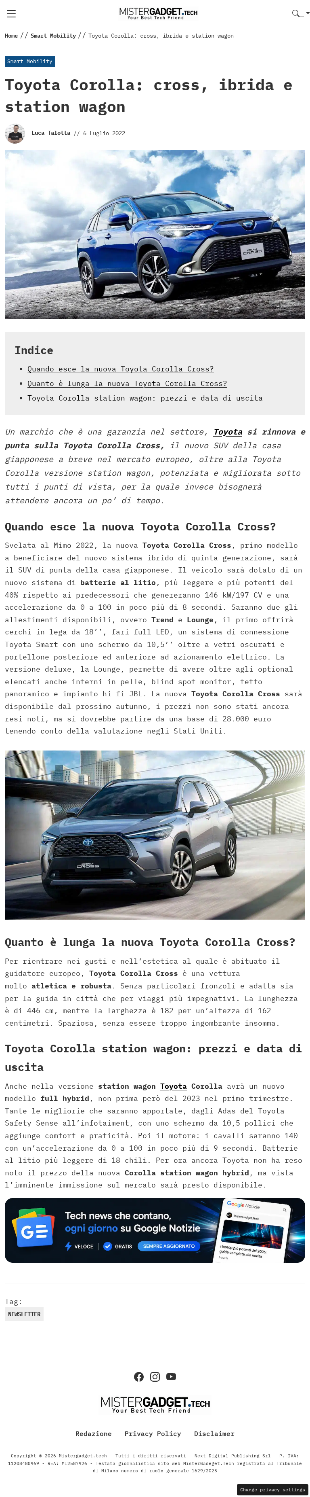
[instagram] (155, 1376)
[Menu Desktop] (11, 13)
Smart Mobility (29, 61)
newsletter (24, 1314)
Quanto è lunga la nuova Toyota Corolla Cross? (127, 383)
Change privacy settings (272, 1489)
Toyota (227, 431)
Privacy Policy (153, 1433)
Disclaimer (214, 1433)
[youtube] (171, 1376)
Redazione (93, 1433)
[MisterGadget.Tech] (158, 13)
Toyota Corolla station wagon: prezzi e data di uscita (145, 398)
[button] (301, 14)
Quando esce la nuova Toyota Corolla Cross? (120, 368)
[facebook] (139, 1376)
